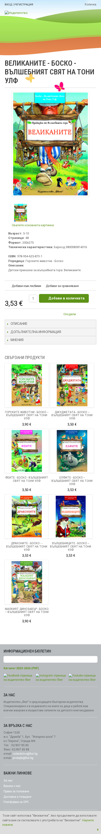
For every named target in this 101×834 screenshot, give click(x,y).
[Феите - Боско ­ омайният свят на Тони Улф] (27, 451)
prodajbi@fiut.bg (23, 758)
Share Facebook (92, 315)
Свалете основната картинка (33, 225)
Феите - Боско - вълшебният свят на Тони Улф (26, 479)
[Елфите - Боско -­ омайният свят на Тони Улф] (72, 451)
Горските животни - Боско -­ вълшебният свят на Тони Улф (26, 415)
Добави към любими (26, 286)
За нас (8, 780)
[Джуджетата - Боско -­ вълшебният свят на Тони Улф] (72, 385)
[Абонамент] (93, 659)
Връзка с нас (12, 786)
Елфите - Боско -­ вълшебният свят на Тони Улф (72, 481)
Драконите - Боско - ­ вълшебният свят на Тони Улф (26, 547)
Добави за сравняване (62, 286)
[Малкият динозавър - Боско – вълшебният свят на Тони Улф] (27, 582)
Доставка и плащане (17, 796)
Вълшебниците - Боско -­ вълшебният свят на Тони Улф (70, 547)
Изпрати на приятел (82, 315)
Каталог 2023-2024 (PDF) (21, 668)
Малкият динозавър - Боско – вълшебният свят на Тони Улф (27, 612)
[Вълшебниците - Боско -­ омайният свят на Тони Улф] (71, 516)
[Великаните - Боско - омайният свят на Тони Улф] (21, 213)
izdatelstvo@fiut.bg (25, 753)
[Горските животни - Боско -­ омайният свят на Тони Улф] (27, 385)
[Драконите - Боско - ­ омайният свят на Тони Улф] (27, 516)
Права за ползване (16, 791)
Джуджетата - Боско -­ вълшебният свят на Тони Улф (72, 415)
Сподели (69, 314)
